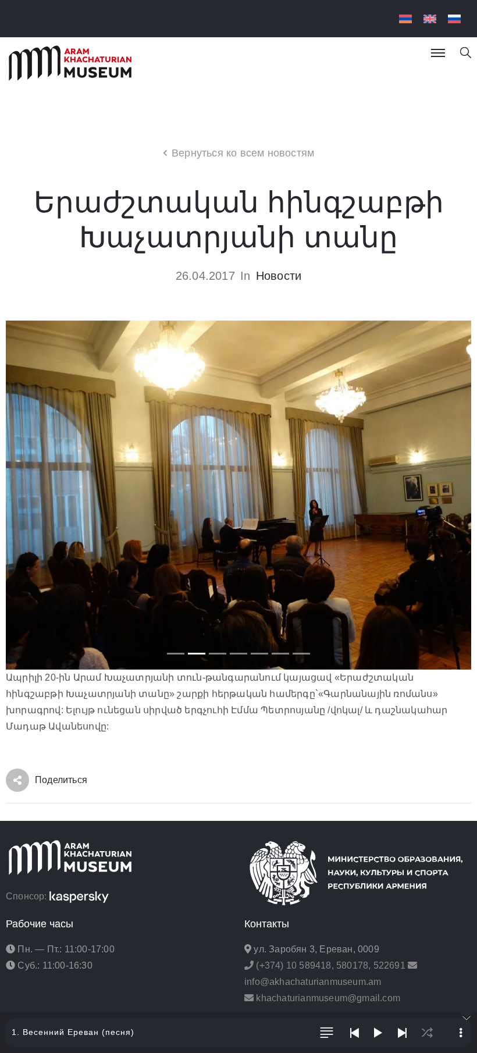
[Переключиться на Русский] (454, 19)
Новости (278, 275)
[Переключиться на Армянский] (405, 19)
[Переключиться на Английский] (430, 19)
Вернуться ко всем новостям (243, 153)
